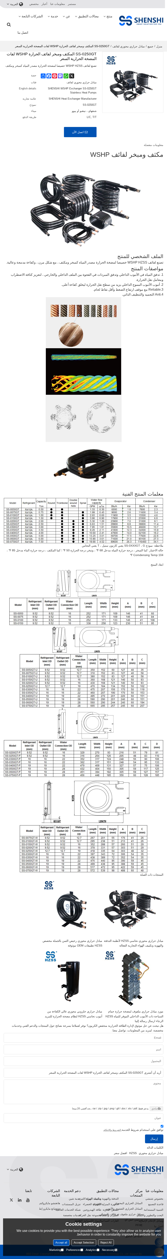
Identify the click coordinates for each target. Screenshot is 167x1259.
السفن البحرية (111, 1209)
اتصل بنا (23, 32)
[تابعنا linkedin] (20, 1200)
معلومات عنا (57, 4)
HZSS (133, 1153)
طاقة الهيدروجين (92, 1209)
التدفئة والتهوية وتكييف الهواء (102, 1198)
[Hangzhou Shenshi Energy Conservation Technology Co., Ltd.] (141, 20)
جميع (150, 46)
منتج (109, 16)
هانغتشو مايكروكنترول (48, 1203)
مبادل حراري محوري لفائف (128, 46)
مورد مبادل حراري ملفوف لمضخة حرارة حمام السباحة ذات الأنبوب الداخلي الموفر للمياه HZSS (134, 1014)
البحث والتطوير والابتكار (150, 1215)
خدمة (54, 16)
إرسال (154, 1138)
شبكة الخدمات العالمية (68, 1209)
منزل (159, 46)
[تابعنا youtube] (28, 1200)
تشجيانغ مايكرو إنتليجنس (46, 1208)
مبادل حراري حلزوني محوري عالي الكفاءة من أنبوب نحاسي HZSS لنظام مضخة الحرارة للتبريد (73, 1014)
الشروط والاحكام (112, 1130)
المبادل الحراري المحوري (129, 1203)
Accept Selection (84, 1242)
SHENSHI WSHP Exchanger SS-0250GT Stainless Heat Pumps (72, 90)
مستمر (72, 4)
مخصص (34, 4)
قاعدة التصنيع (155, 1204)
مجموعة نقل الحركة (90, 1215)
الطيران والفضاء (109, 1215)
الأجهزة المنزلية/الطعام (106, 1204)
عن (68, 16)
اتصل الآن (78, 132)
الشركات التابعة (32, 16)
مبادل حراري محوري (151, 1153)
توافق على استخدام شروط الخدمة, (133, 1129)
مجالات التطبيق (88, 16)
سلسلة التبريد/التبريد (89, 1198)
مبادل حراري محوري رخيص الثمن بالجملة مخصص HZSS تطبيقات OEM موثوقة (72, 943)
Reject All (106, 1242)
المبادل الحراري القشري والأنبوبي (124, 1208)
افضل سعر (120, 1153)
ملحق (154, 1108)
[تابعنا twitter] (12, 1200)
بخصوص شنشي (154, 1198)
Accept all (61, 1242)
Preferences (73, 1249)
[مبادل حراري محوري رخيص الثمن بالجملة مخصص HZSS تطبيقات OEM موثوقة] (71, 908)
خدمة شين (75, 1198)
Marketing (55, 1249)
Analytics (91, 1249)
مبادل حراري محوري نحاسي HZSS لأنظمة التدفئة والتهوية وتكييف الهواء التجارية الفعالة (133, 943)
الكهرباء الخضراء (92, 1204)
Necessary (108, 1249)
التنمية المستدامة (153, 1209)
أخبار (44, 4)
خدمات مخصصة (72, 1215)
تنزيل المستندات (71, 1204)
